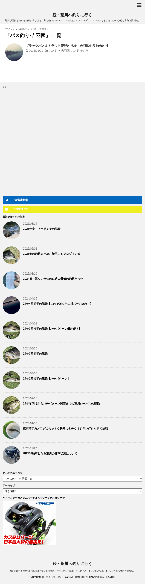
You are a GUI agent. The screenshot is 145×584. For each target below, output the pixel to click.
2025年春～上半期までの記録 (41, 228)
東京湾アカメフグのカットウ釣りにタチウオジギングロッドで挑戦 (65, 428)
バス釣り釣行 (79, 50)
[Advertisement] (29, 142)
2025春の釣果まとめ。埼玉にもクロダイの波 (51, 253)
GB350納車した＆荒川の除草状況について (50, 453)
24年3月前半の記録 (35, 353)
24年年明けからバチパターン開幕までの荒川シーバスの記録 (61, 403)
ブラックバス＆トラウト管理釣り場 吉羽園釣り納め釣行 (67, 45)
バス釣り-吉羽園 (59, 50)
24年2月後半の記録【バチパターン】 (46, 378)
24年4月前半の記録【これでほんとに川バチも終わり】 (58, 303)
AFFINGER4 (108, 577)
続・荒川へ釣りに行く (72, 15)
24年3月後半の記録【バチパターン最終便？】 (52, 328)
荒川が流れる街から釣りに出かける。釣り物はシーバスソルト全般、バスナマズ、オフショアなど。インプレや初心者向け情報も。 (72, 570)
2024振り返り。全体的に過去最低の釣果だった (53, 278)
